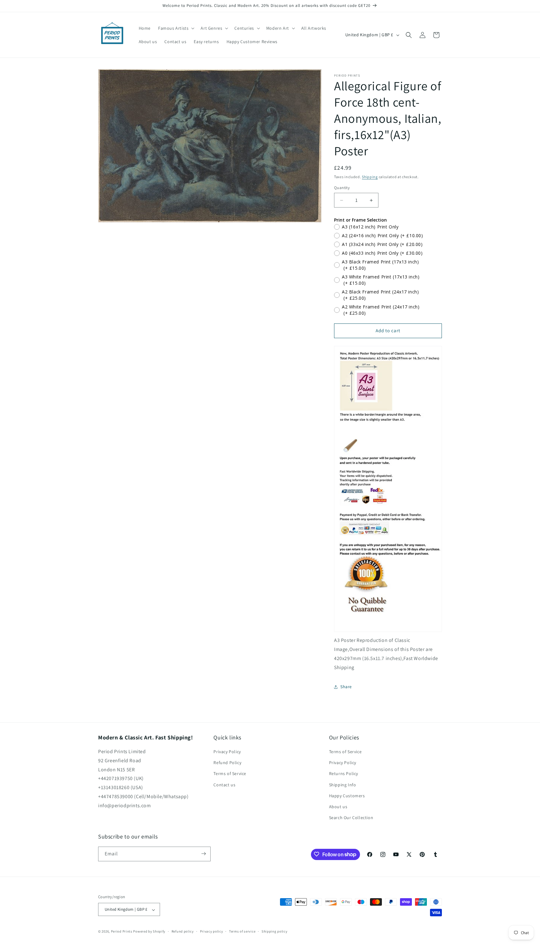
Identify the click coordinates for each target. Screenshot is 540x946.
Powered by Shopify (149, 931)
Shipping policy (275, 931)
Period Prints (121, 931)
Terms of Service (229, 774)
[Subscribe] (203, 853)
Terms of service (242, 931)
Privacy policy (211, 931)
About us (338, 806)
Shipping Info (342, 785)
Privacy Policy (227, 751)
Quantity (342, 188)
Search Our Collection (351, 818)
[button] (175, 28)
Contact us (224, 785)
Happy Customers (347, 795)
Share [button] (346, 686)
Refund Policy (227, 763)
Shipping (370, 176)
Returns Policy (343, 774)
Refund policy (183, 931)
